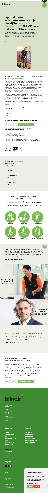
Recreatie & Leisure (9, 434)
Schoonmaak (10, 223)
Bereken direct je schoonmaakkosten (10, 452)
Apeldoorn (10, 111)
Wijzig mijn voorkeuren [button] (32, 488)
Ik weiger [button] (37, 486)
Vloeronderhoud (29, 436)
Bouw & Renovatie (9, 442)
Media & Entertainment (11, 438)
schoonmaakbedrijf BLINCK (13, 202)
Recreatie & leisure (12, 175)
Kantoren (9, 170)
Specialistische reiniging (37, 238)
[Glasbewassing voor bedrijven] (24, 232)
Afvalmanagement (30, 438)
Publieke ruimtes (11, 180)
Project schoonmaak (37, 223)
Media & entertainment (13, 173)
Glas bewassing (24, 238)
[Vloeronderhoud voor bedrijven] (24, 217)
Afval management (10, 238)
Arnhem (9, 113)
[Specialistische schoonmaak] (37, 232)
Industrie (9, 185)
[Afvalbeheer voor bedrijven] (10, 232)
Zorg (8, 177)
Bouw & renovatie (11, 182)
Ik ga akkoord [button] (30, 486)
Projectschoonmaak (30, 442)
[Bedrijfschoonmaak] (10, 217)
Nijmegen (9, 116)
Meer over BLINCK (11, 342)
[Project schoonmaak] (37, 217)
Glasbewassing (29, 434)
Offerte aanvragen (25, 124)
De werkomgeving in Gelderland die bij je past (13, 258)
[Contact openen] (45, 246)
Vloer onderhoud (24, 223)
